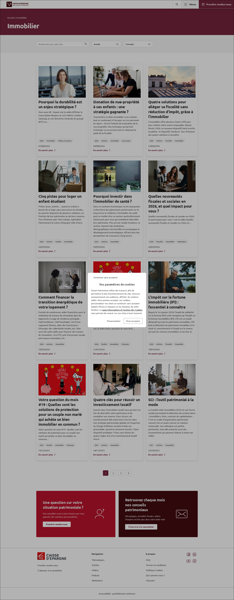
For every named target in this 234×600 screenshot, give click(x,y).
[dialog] (117, 300)
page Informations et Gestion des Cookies (122, 309)
